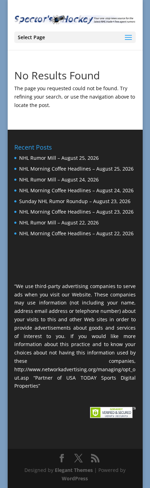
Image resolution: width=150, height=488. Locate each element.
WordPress (75, 478)
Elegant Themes (74, 470)
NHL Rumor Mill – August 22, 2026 (59, 222)
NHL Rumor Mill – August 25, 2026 (59, 158)
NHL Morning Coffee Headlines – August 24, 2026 (76, 190)
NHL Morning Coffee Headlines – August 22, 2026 (76, 233)
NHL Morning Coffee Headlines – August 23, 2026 (76, 211)
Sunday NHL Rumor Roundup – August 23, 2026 (74, 201)
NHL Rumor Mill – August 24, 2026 (59, 179)
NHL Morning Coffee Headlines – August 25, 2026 (76, 168)
